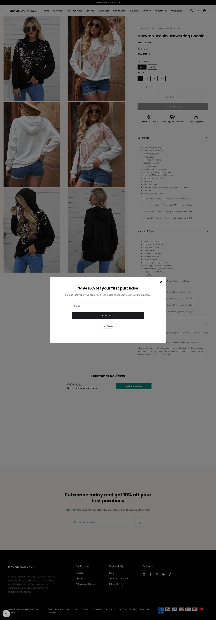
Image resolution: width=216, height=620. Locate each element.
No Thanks (108, 326)
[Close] (161, 282)
